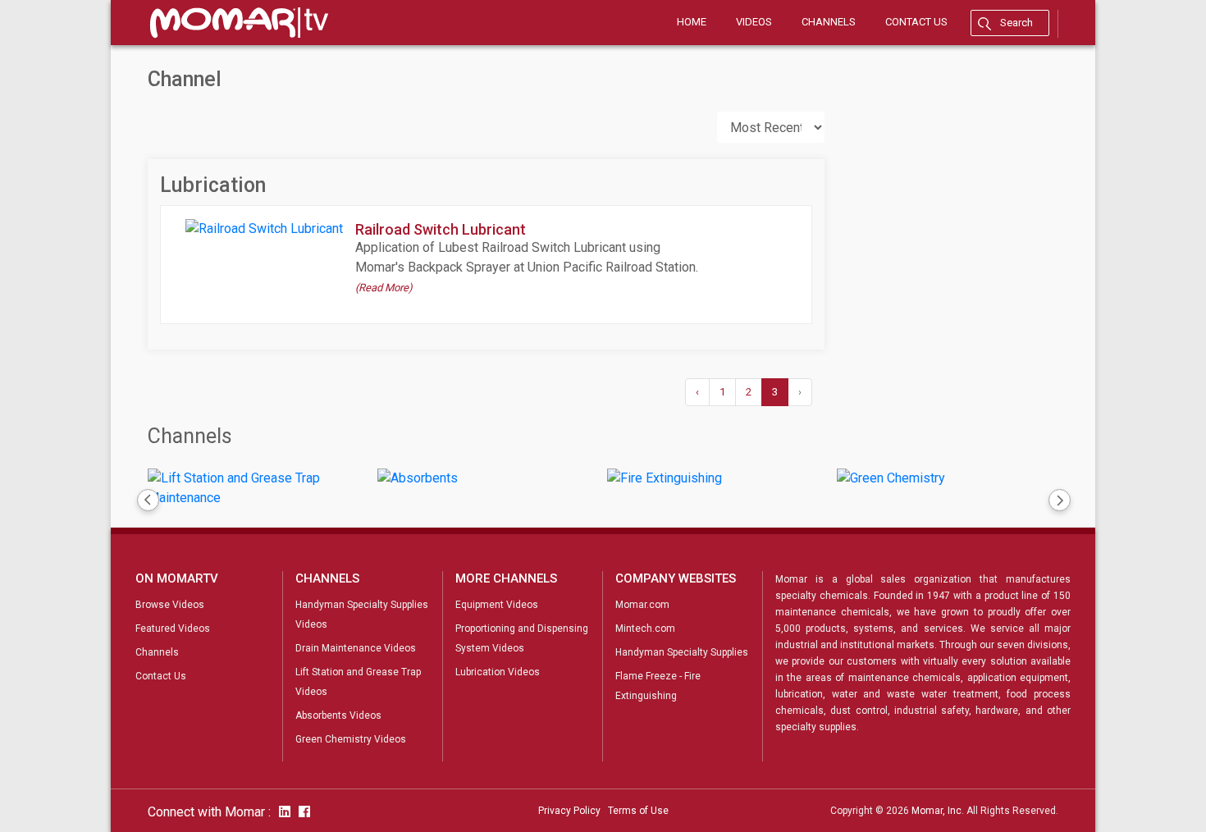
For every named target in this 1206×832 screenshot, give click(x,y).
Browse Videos (169, 604)
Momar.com (642, 604)
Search (1016, 22)
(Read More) (384, 287)
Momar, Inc (936, 810)
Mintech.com (645, 628)
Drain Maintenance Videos (355, 648)
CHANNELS (829, 22)
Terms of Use (638, 810)
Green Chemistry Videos (350, 739)
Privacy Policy (569, 810)
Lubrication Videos (497, 672)
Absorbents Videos (338, 715)
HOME (691, 22)
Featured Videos (172, 628)
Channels (190, 436)
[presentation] (147, 501)
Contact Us (160, 676)
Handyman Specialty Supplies (681, 652)
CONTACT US (916, 22)
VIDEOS (754, 22)
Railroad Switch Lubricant (440, 229)
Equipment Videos (496, 604)
